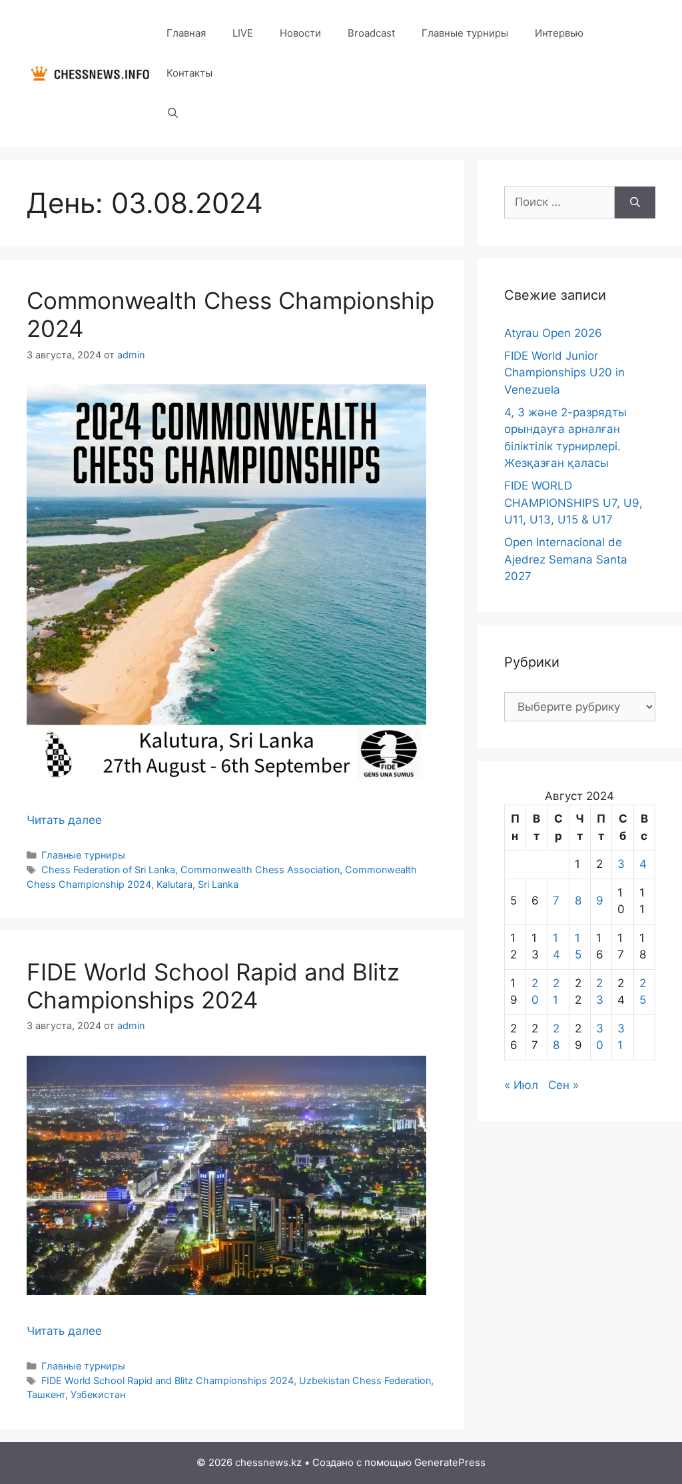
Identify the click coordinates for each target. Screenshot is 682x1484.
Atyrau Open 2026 (553, 333)
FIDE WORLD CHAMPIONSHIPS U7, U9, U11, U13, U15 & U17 (573, 502)
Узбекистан (98, 1394)
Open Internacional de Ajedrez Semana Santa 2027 (565, 559)
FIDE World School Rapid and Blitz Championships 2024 (213, 986)
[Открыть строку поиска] (172, 113)
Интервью (559, 33)
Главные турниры (465, 33)
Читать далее (64, 820)
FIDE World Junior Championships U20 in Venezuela (564, 372)
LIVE (242, 33)
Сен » (563, 1085)
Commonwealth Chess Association (260, 869)
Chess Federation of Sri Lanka (108, 869)
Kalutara (174, 884)
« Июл (521, 1085)
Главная (186, 33)
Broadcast (371, 33)
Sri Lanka (218, 884)
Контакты (189, 73)
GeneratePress (450, 1462)
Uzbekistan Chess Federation (365, 1380)
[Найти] (635, 202)
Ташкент (46, 1394)
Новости (300, 33)
